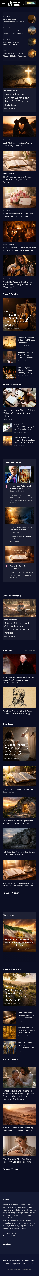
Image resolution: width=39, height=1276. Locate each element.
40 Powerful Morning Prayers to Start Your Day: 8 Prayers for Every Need (19, 884)
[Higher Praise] (14, 3)
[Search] (22, 3)
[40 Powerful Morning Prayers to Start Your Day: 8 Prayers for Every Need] (19, 870)
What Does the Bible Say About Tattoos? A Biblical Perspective (17, 1160)
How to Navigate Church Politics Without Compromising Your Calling (19, 413)
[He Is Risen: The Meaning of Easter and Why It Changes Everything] (19, 807)
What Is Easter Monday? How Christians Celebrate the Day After (16, 994)
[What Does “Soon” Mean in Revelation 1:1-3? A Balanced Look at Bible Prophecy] (9, 1017)
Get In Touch (27, 1264)
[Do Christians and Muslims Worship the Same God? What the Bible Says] (19, 76)
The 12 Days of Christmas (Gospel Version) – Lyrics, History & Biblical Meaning (25, 372)
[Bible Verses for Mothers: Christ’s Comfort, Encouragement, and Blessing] (19, 161)
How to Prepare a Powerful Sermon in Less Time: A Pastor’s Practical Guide (24, 441)
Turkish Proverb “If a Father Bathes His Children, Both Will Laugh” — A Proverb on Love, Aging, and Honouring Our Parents (19, 1094)
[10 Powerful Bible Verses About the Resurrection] (19, 776)
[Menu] (3, 3)
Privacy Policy (28, 1261)
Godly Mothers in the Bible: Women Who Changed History (18, 144)
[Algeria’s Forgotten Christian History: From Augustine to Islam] (32, 30)
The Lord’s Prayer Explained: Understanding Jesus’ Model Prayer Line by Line (27, 1047)
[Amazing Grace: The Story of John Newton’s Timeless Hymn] (9, 357)
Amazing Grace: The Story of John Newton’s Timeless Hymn (26, 356)
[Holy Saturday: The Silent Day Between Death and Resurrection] (19, 838)
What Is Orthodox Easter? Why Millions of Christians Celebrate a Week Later (19, 249)
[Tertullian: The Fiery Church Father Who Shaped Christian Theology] (19, 697)
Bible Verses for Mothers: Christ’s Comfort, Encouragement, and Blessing (17, 179)
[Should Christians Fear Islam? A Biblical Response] (32, 42)
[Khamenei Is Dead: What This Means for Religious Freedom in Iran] (19, 935)
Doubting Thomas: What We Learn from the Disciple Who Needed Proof (16, 749)
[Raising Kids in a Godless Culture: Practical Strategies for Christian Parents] (19, 608)
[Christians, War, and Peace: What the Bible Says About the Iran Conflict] (32, 53)
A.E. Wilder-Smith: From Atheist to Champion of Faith (13, 20)
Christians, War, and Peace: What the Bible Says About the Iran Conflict (14, 56)
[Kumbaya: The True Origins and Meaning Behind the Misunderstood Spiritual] (9, 342)
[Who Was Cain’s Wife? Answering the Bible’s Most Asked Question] (19, 1114)
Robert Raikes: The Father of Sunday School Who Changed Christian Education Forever (18, 680)
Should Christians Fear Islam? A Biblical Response (14, 43)
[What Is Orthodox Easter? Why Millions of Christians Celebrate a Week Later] (19, 231)
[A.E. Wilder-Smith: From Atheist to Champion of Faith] (32, 19)
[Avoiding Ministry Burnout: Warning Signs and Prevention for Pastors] (7, 427)
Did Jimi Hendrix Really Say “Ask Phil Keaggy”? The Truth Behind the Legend (17, 319)
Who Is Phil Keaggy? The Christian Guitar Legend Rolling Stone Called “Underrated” (17, 284)
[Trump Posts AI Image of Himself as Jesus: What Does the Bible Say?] (19, 474)
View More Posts (30, 650)
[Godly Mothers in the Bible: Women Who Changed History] (19, 126)
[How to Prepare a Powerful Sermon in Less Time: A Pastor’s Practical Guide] (7, 441)
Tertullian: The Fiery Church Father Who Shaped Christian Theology (18, 712)
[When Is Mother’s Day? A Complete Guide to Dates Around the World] (19, 197)
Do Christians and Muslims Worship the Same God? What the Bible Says (16, 99)
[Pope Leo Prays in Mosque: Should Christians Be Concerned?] (19, 515)
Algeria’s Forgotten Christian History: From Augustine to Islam (13, 33)
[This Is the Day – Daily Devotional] (19, 554)
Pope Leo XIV (27, 536)
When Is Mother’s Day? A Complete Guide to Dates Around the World (18, 214)
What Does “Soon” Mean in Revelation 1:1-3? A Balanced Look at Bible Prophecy (26, 1018)
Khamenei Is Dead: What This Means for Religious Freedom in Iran (19, 942)
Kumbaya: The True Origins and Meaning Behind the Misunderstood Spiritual (26, 342)
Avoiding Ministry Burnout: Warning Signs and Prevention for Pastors (24, 428)
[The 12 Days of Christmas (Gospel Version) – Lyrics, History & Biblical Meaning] (9, 372)
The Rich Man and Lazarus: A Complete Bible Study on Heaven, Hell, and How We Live (26, 1033)
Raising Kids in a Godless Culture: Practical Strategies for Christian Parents (18, 627)
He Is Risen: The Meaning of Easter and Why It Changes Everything (18, 821)
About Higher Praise (11, 1261)
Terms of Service (13, 1264)
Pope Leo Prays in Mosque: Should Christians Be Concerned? (21, 529)
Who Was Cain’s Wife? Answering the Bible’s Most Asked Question (18, 1129)
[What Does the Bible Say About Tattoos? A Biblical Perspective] (19, 1146)
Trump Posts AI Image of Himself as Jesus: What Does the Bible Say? (20, 488)
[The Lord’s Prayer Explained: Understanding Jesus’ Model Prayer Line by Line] (9, 1047)
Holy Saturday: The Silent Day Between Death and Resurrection (19, 853)
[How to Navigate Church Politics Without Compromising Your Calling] (19, 397)
